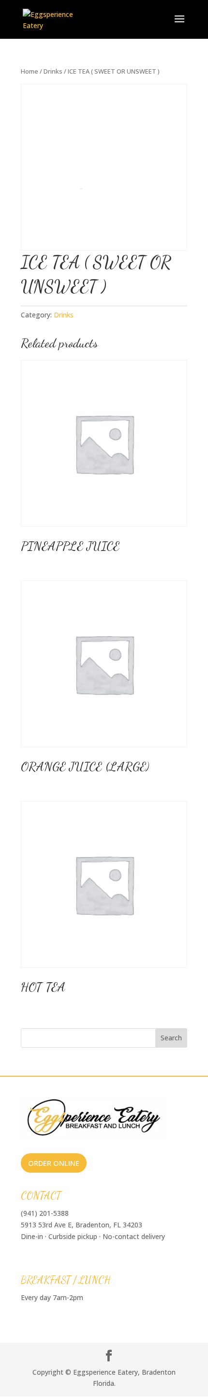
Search (171, 1037)
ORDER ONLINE (53, 1163)
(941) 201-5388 (45, 1213)
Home (29, 71)
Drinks (53, 71)
